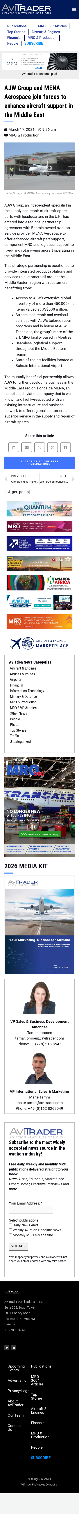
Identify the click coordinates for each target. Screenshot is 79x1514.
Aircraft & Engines (45, 32)
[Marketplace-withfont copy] (39, 643)
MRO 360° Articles (52, 26)
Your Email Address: (25, 1203)
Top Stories (16, 32)
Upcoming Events (16, 1368)
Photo (14, 724)
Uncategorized (20, 741)
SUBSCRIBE (33, 43)
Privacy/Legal (18, 1391)
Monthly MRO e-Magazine (32, 1235)
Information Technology (27, 691)
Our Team (16, 1415)
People (12, 43)
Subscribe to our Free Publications (39, 462)
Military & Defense (23, 696)
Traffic (14, 736)
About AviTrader (15, 1403)
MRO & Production (42, 38)
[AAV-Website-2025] (39, 61)
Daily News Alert (25, 1225)
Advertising (17, 1380)
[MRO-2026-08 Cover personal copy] (39, 807)
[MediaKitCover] (39, 924)
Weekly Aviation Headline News (36, 1230)
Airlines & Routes (22, 674)
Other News (18, 713)
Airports (16, 679)
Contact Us (14, 1427)
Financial (14, 38)
